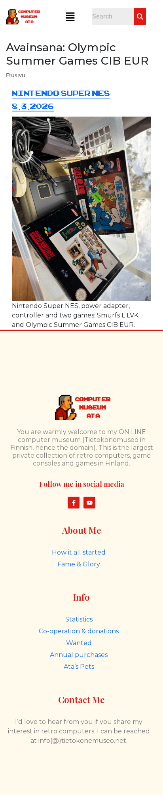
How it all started (79, 552)
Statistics (79, 619)
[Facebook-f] (74, 502)
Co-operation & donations (79, 631)
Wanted (79, 643)
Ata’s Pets (79, 666)
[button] (70, 16)
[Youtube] (89, 502)
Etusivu (15, 75)
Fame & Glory (78, 564)
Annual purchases (79, 655)
